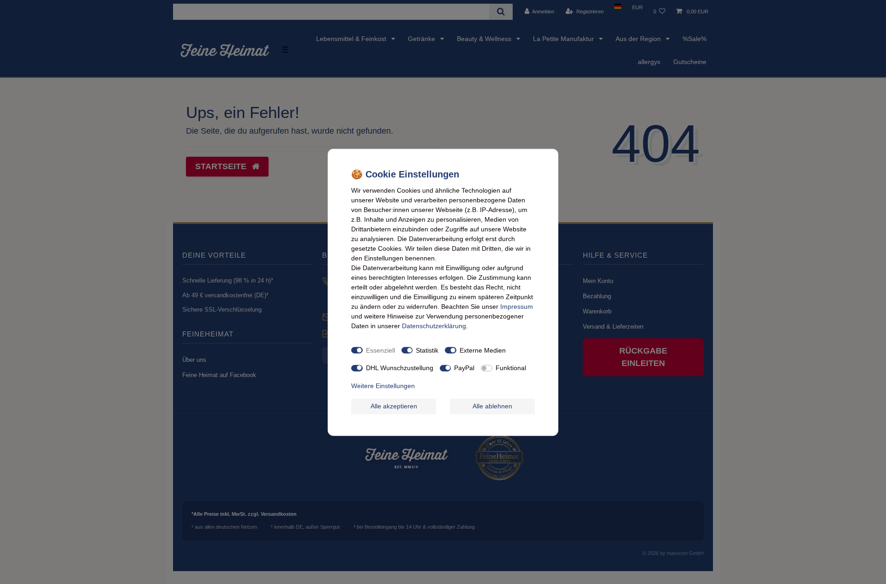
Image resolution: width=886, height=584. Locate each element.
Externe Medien (483, 350)
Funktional (511, 367)
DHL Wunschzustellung (399, 367)
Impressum (516, 306)
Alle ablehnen (492, 405)
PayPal (464, 367)
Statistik (427, 350)
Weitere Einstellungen (383, 385)
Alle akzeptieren (394, 405)
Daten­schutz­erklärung (434, 325)
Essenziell (380, 350)
